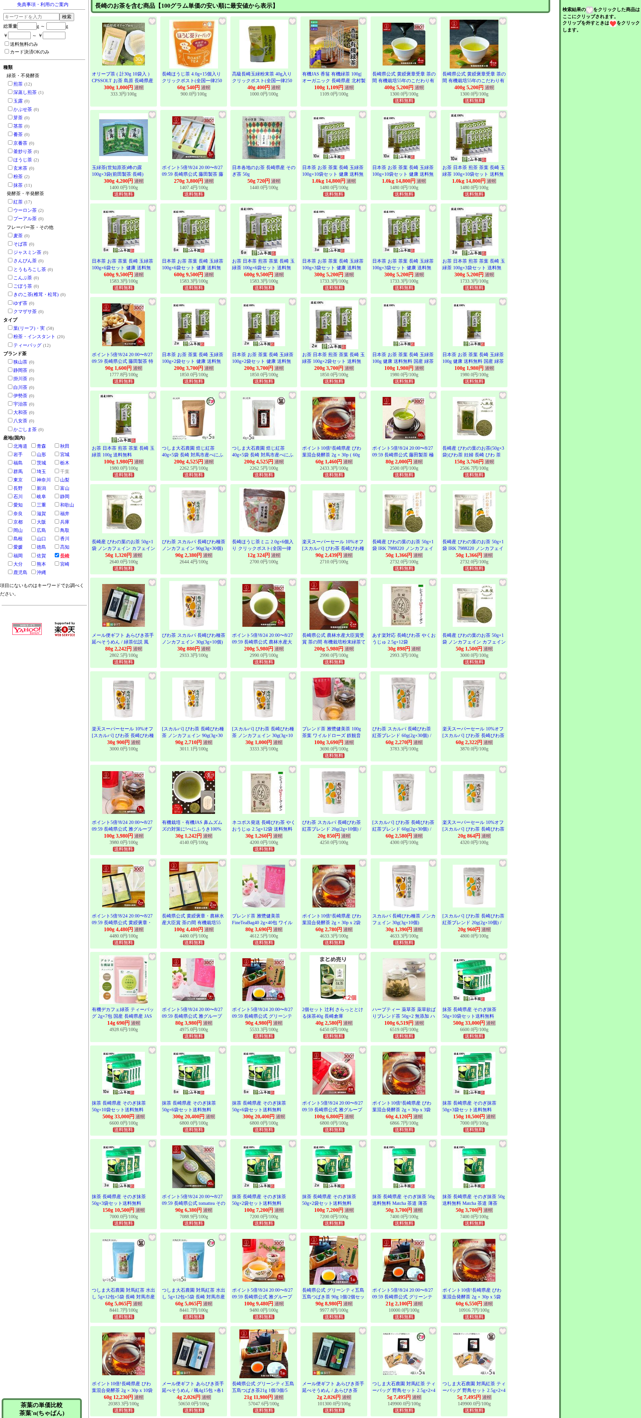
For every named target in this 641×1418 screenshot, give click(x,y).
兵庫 (64, 522)
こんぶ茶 (22, 277)
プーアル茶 (25, 218)
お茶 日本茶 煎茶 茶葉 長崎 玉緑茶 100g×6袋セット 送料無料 (263, 268)
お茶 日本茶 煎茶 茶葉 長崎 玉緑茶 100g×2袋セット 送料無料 (333, 361)
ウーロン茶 (25, 210)
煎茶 (18, 84)
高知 (64, 547)
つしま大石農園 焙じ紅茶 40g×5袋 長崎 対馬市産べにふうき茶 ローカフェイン (192, 455)
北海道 (20, 446)
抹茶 (18, 185)
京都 (18, 522)
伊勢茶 (20, 395)
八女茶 (20, 420)
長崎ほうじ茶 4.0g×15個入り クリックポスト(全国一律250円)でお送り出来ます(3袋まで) (193, 81)
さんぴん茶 (25, 260)
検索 (66, 16)
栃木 (64, 462)
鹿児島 (20, 572)
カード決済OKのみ (29, 51)
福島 (18, 462)
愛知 (18, 505)
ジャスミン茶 (27, 252)
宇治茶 (20, 404)
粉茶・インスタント (34, 336)
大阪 (41, 522)
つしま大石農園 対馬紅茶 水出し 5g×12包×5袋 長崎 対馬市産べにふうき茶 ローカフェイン (123, 1297)
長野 (18, 488)
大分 (18, 564)
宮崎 (64, 564)
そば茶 (20, 244)
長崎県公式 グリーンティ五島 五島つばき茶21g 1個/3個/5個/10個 (263, 1390)
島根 (18, 538)
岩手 (18, 454)
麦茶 (18, 235)
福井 (64, 513)
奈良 (18, 513)
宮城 (64, 454)
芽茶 (18, 117)
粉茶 (18, 176)
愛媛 (18, 547)
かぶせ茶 (22, 109)
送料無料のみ (24, 44)
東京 (18, 479)
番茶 (18, 134)
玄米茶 (20, 168)
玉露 (18, 101)
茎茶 (18, 126)
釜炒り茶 (22, 151)
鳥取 (64, 530)
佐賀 (41, 555)
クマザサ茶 (25, 311)
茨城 (41, 462)
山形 (41, 454)
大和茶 (20, 412)
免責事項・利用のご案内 (42, 4)
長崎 (64, 555)
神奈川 (44, 479)
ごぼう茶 (22, 286)
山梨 (64, 479)
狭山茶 (20, 362)
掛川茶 (20, 378)
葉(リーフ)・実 (29, 328)
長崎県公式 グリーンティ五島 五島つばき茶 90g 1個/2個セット (333, 1297)
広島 (41, 530)
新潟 (41, 488)
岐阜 (41, 496)
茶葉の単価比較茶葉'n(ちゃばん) (41, 1409)
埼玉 (41, 471)
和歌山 (67, 505)
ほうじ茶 (22, 159)
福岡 (18, 555)
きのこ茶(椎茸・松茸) (36, 294)
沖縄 (41, 572)
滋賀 (41, 513)
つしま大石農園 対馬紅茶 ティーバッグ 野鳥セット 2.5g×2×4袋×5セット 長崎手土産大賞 (404, 1390)
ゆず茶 (20, 303)
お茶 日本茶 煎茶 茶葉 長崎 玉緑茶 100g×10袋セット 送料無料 (473, 174)
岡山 (18, 530)
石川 (18, 496)
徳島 (41, 547)
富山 (64, 488)
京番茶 (20, 143)
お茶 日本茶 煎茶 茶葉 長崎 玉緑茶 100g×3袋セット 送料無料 (473, 268)
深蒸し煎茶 (25, 92)
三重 (41, 505)
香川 (64, 538)
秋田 (64, 446)
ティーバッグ (27, 345)
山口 (41, 538)
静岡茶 (20, 370)
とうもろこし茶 (29, 269)
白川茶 (20, 387)
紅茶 (18, 201)
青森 (41, 446)
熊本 (41, 564)
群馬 (18, 471)
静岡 (64, 496)
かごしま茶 (25, 429)
